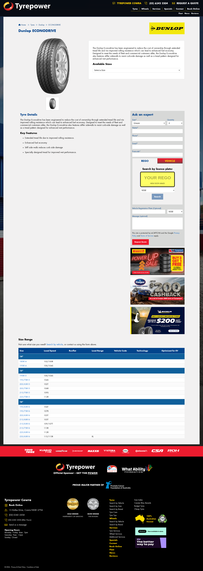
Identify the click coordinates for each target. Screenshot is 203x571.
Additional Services (117, 537)
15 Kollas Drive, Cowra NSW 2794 (26, 510)
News (187, 13)
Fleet (181, 13)
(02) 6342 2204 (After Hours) (19, 520)
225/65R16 (25, 432)
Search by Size (115, 506)
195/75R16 (25, 411)
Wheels (145, 9)
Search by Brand (116, 509)
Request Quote (140, 242)
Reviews (195, 13)
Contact (179, 9)
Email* (135, 143)
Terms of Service (147, 236)
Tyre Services (114, 531)
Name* (135, 128)
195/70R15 (25, 380)
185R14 (23, 361)
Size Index (138, 500)
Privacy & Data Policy (18, 567)
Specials (168, 9)
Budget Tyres (139, 506)
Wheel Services (115, 534)
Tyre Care (113, 512)
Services (156, 9)
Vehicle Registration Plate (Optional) (146, 208)
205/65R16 (25, 415)
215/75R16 (25, 428)
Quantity (170, 120)
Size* (134, 120)
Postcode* (136, 151)
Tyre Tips (113, 515)
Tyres (135, 9)
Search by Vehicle (116, 503)
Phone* (135, 135)
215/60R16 (25, 419)
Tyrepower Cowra (128, 3)
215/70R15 (25, 392)
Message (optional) (140, 216)
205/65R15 (25, 384)
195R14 (23, 365)
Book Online (193, 9)
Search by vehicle (55, 344)
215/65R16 (25, 424)
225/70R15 (25, 397)
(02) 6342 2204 (158, 3)
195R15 (23, 375)
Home (23, 25)
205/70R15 (25, 388)
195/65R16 (25, 407)
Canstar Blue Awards (142, 503)
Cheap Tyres (139, 509)
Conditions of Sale (33, 567)
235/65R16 (25, 436)
